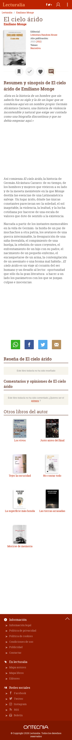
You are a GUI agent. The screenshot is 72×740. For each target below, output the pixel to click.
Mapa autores (17, 667)
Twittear (42, 344)
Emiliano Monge (25, 12)
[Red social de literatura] (14, 4)
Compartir (29, 344)
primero (35, 401)
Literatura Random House (43, 34)
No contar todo (52, 475)
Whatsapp (15, 344)
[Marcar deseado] (40, 71)
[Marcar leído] (29, 71)
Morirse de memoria (19, 546)
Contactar (15, 652)
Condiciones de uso (21, 641)
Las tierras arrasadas (52, 511)
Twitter (18, 698)
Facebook (19, 693)
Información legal (20, 625)
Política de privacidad (22, 630)
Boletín (18, 715)
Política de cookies (21, 636)
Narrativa (35, 48)
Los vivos (20, 440)
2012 (38, 41)
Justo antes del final (52, 440)
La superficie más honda (20, 511)
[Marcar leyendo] (19, 71)
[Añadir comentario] (51, 71)
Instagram (20, 704)
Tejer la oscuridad (20, 475)
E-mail (56, 344)
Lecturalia (7, 12)
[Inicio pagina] (67, 618)
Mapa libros (16, 673)
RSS (16, 709)
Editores (14, 678)
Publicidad (16, 647)
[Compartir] (49, 4)
